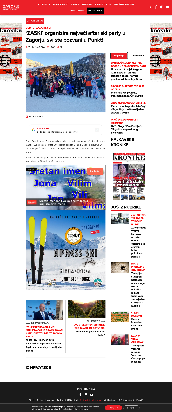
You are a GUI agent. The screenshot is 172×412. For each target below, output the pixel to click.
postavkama (83, 409)
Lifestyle (101, 4)
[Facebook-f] (155, 7)
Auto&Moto (77, 10)
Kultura (87, 4)
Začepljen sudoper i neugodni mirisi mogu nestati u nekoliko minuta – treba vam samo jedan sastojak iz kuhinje (138, 284)
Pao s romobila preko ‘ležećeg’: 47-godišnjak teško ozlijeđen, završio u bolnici (128, 107)
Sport (75, 4)
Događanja (60, 4)
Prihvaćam (113, 408)
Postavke (131, 408)
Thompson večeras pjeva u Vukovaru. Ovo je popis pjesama (138, 348)
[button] (150, 7)
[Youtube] (167, 7)
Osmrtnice (95, 10)
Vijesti (42, 4)
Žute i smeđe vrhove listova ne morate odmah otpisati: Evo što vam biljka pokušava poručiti (139, 236)
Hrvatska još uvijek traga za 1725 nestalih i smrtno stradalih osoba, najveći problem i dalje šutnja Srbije (128, 71)
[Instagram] (161, 7)
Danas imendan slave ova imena (136, 321)
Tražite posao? (124, 4)
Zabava (39, 20)
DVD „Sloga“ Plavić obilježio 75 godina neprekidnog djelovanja (127, 126)
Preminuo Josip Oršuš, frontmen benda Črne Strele (127, 91)
